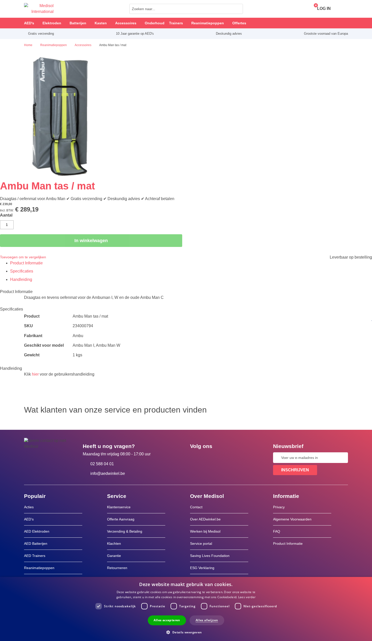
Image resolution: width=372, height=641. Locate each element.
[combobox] (186, 9)
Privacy (279, 507)
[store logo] (39, 9)
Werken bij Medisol (205, 531)
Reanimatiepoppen (39, 568)
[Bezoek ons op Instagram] (224, 457)
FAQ (276, 531)
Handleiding (21, 279)
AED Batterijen (35, 543)
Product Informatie (26, 263)
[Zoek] (238, 9)
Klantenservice (119, 507)
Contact (196, 507)
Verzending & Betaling (124, 531)
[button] (186, 632)
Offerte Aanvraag (120, 519)
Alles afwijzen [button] (207, 620)
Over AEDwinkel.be (205, 519)
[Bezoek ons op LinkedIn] (210, 457)
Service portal (201, 543)
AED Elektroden (36, 531)
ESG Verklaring (202, 568)
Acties (29, 507)
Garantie (114, 556)
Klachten (114, 543)
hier (35, 374)
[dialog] (186, 609)
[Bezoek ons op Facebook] (195, 457)
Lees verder (247, 597)
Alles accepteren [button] (167, 620)
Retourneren (117, 568)
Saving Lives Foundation (210, 556)
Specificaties (21, 271)
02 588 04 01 (102, 464)
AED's (29, 519)
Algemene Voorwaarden (292, 519)
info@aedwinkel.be (107, 473)
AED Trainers (34, 556)
